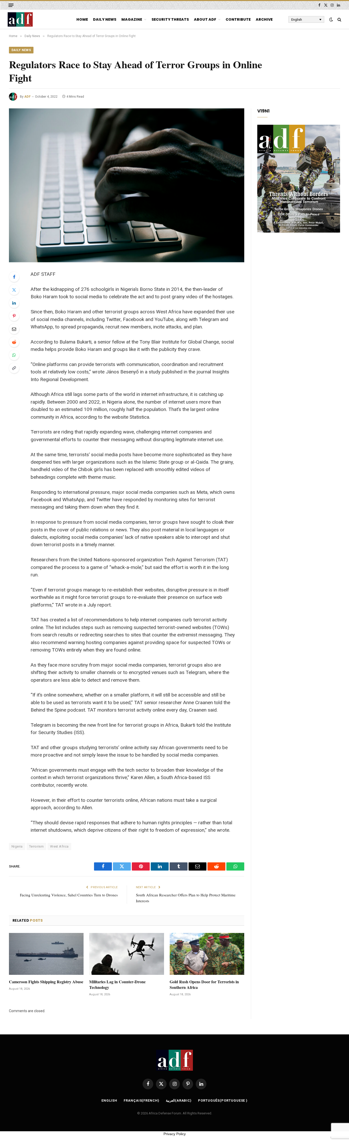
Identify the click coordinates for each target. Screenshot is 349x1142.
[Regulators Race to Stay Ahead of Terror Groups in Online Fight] (126, 185)
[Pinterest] (14, 316)
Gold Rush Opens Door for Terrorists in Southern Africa (204, 984)
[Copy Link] (14, 368)
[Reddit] (14, 342)
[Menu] (11, 5)
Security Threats (170, 19)
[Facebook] (14, 277)
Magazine (131, 19)
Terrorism (36, 846)
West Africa (59, 846)
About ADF (205, 19)
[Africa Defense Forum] (20, 19)
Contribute (238, 19)
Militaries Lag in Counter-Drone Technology (117, 984)
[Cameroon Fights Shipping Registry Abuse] (46, 954)
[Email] (14, 329)
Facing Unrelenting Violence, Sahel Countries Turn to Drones (69, 894)
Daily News (104, 19)
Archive (264, 19)
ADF (27, 96)
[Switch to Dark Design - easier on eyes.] (331, 19)
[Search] (338, 19)
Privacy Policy (175, 1134)
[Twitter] (14, 290)
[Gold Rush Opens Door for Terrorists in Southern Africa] (207, 954)
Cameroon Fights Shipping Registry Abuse (46, 982)
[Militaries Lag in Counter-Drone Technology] (126, 954)
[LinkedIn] (14, 303)
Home (82, 19)
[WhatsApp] (14, 355)
